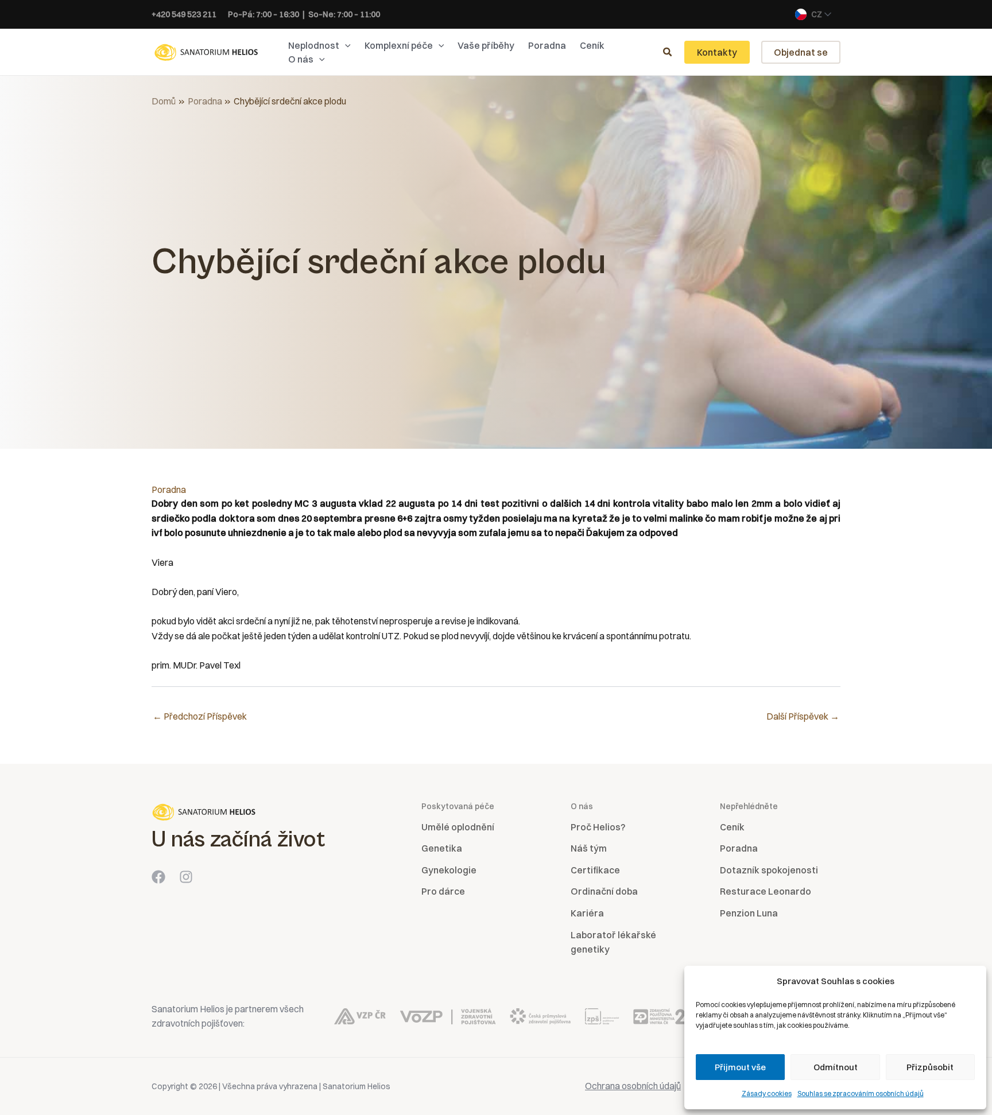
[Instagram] (186, 877)
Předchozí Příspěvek (200, 716)
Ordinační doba (604, 891)
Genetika (441, 848)
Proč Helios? (598, 827)
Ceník (732, 827)
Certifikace (595, 870)
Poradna (169, 489)
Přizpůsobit (930, 1067)
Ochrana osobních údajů (633, 1085)
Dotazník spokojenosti (769, 870)
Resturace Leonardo (765, 891)
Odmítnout (835, 1067)
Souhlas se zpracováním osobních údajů (860, 1093)
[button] (345, 45)
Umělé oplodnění (457, 827)
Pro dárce (443, 891)
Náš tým (589, 848)
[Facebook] (158, 877)
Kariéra (587, 913)
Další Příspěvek (802, 716)
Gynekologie (448, 870)
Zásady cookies (767, 1093)
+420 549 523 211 (184, 14)
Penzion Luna (749, 913)
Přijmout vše (740, 1067)
